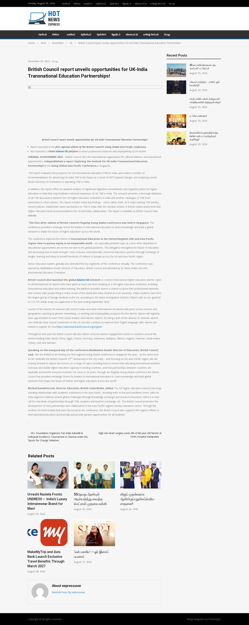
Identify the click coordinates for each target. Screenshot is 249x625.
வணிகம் (88, 3)
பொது (172, 3)
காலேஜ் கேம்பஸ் (157, 3)
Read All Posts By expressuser (68, 592)
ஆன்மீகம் (114, 3)
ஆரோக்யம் (101, 3)
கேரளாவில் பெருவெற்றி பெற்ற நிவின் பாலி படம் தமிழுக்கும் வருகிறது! (204, 136)
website (32, 215)
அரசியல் (66, 3)
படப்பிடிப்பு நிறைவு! (198, 115)
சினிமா (77, 3)
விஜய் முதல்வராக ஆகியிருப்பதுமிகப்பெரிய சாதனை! (137, 499)
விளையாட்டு (141, 3)
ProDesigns (214, 619)
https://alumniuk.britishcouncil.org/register (79, 326)
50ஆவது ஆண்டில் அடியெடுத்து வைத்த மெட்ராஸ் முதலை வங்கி (90, 499)
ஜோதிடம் (126, 3)
